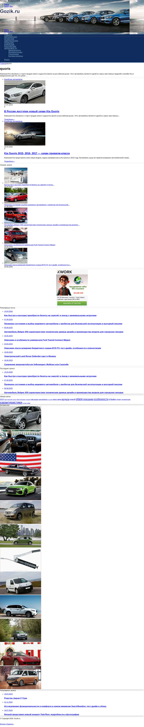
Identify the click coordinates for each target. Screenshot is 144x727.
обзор (79, 399)
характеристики (11, 402)
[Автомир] (10, 26)
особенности (101, 399)
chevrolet (9, 399)
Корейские (9, 45)
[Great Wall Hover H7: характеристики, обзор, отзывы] (20, 429)
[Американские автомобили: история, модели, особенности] (20, 476)
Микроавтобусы (14, 50)
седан (118, 399)
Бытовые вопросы (15, 56)
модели (65, 399)
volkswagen (34, 399)
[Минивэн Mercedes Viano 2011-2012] (20, 523)
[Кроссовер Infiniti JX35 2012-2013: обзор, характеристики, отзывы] (20, 618)
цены (28, 403)
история (50, 399)
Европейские (10, 37)
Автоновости (10, 48)
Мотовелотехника (15, 52)
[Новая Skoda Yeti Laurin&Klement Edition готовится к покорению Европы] (20, 641)
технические (125, 399)
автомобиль (43, 399)
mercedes (23, 399)
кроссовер (57, 399)
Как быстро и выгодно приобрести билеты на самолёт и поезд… (29, 185)
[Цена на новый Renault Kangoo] (20, 594)
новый (72, 399)
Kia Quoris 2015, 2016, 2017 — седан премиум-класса (37, 153)
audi (5, 399)
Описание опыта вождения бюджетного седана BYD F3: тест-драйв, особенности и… (37, 265)
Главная (3, 63)
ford (18, 399)
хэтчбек (25, 403)
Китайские (9, 39)
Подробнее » (9, 119)
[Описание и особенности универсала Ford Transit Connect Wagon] (15, 243)
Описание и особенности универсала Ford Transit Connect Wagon (29, 245)
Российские (10, 46)
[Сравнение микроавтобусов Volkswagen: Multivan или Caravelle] (20, 688)
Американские (11, 41)
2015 (2, 399)
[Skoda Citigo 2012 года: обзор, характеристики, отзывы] (20, 547)
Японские (9, 43)
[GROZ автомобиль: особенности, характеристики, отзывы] (20, 570)
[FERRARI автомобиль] (20, 665)
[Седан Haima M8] (20, 452)
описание (88, 399)
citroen (14, 399)
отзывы (112, 399)
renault (28, 399)
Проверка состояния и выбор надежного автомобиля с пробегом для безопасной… (37, 205)
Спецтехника (13, 54)
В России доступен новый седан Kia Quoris (31, 111)
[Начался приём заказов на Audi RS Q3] (20, 500)
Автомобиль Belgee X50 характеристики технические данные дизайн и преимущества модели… (41, 225)
